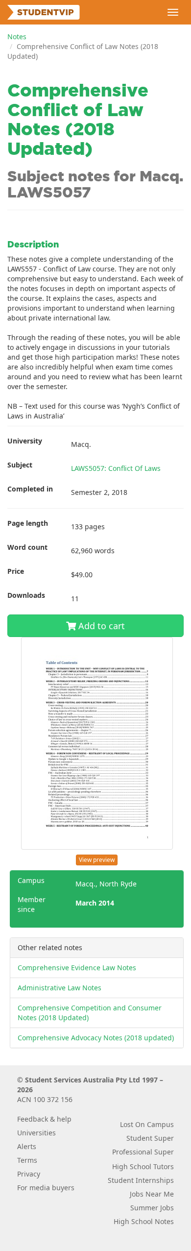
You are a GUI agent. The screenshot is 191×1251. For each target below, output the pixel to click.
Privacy (28, 1173)
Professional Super (143, 1151)
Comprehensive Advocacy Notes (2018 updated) (96, 1037)
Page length (27, 523)
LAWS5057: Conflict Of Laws (116, 468)
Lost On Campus (147, 1124)
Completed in (30, 488)
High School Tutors (143, 1166)
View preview (97, 860)
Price (15, 571)
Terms (27, 1160)
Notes (16, 36)
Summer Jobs (152, 1207)
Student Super (150, 1138)
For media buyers (45, 1187)
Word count (27, 547)
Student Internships (141, 1180)
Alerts (26, 1146)
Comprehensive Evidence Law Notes (77, 967)
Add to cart (100, 626)
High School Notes (144, 1221)
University (24, 440)
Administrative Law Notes (59, 987)
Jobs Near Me (152, 1194)
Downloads (26, 595)
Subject (19, 464)
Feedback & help (44, 1119)
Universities (36, 1132)
